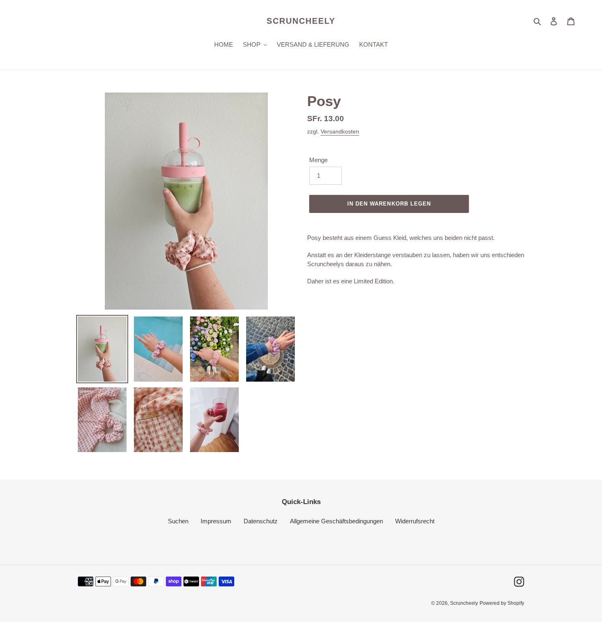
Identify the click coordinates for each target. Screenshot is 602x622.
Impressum (216, 521)
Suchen (178, 521)
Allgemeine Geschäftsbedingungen (336, 521)
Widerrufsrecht (415, 521)
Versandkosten (340, 131)
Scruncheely (301, 20)
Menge (318, 159)
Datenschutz (261, 521)
